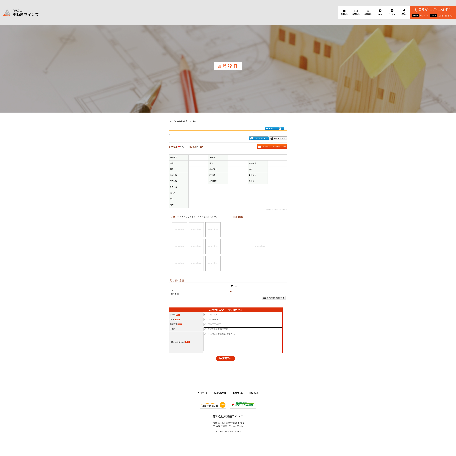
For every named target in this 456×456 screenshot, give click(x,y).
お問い (254, 393)
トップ (172, 121)
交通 (238, 393)
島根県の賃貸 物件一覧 (186, 121)
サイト (202, 393)
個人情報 (220, 393)
